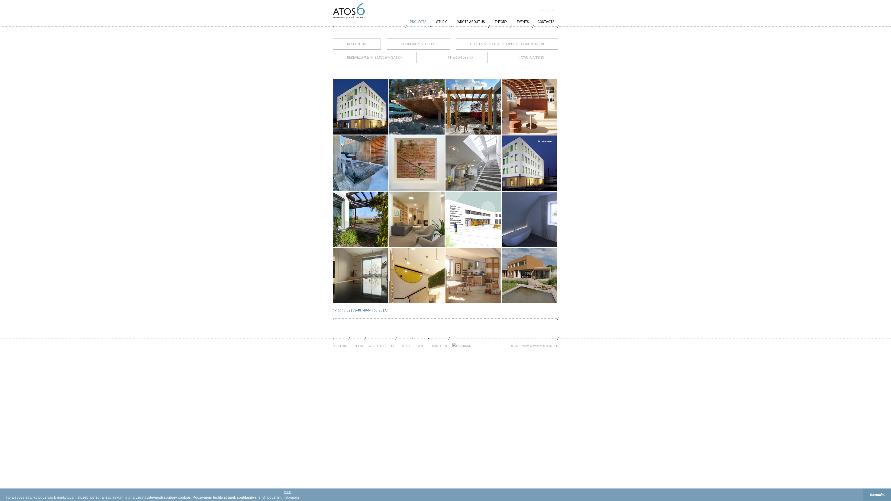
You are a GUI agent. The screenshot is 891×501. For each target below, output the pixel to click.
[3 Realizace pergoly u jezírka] (473, 107)
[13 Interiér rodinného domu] (360, 275)
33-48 (356, 310)
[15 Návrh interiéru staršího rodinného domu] (473, 275)
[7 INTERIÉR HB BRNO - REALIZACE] (473, 163)
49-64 (367, 310)
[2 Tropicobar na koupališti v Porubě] (417, 107)
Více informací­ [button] (291, 494)
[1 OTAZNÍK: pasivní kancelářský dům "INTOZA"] (360, 107)
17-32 (346, 310)
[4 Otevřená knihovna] (529, 107)
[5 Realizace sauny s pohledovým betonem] (360, 163)
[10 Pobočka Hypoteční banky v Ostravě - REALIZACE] (417, 219)
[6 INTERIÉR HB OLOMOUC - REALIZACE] (417, 163)
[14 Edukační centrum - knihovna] (417, 275)
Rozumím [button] (877, 495)
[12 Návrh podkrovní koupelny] (529, 219)
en (553, 10)
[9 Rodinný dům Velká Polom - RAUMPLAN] (360, 219)
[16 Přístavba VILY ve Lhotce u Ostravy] (529, 275)
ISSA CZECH (550, 346)
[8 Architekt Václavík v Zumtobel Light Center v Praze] (529, 163)
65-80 (378, 310)
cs (543, 10)
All (386, 310)
